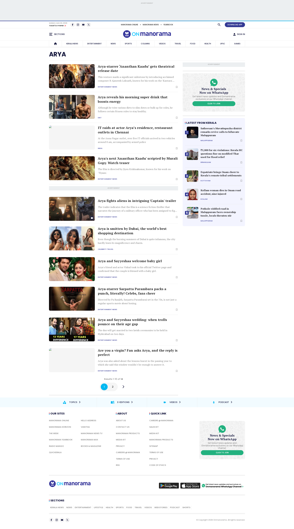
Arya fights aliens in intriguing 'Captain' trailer (137, 201)
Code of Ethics (157, 465)
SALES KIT (154, 426)
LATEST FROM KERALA (201, 123)
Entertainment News (107, 87)
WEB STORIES (160, 507)
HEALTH (207, 43)
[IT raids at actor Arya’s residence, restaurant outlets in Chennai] (72, 138)
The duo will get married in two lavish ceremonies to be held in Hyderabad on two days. (132, 332)
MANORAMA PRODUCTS (128, 433)
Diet (100, 118)
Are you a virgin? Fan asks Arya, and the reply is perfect (137, 352)
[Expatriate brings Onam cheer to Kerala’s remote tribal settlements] (192, 176)
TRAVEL (178, 43)
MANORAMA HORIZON (60, 426)
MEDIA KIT (121, 439)
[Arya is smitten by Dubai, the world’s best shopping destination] (72, 238)
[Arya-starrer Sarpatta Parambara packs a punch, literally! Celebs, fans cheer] (72, 299)
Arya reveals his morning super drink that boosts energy (133, 99)
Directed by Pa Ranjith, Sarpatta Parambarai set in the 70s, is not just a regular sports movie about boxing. (137, 301)
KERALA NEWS (72, 43)
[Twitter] (88, 24)
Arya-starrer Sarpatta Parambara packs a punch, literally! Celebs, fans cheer (132, 291)
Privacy (120, 446)
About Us (121, 420)
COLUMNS (145, 43)
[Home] (55, 44)
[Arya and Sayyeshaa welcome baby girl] (72, 269)
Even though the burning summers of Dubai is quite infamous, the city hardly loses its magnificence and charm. (136, 241)
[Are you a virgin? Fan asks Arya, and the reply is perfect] (72, 360)
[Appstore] (190, 486)
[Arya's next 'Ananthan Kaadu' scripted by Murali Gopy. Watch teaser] (72, 168)
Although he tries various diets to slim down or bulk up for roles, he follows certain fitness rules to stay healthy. (135, 109)
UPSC (222, 43)
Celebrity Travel (105, 249)
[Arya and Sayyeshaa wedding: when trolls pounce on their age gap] (72, 329)
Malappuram (207, 141)
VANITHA (85, 426)
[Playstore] (169, 486)
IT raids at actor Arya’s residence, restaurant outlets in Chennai (135, 130)
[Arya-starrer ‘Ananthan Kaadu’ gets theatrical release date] (72, 76)
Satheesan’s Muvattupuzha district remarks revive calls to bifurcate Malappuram (221, 132)
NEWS (113, 43)
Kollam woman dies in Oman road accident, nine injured (221, 192)
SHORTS (186, 507)
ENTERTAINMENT (94, 43)
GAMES (237, 43)
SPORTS (128, 43)
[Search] (219, 24)
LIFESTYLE (98, 507)
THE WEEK (53, 433)
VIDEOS (162, 43)
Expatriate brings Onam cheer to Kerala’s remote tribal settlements (221, 173)
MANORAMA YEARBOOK (60, 439)
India (100, 148)
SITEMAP (153, 446)
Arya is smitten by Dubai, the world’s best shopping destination (132, 230)
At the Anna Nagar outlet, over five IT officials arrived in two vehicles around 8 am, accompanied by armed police (136, 140)
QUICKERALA (55, 452)
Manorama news (151, 24)
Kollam (204, 199)
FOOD (192, 43)
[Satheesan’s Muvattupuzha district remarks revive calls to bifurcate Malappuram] (192, 132)
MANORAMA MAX (89, 439)
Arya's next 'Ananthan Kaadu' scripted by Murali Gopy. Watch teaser (138, 160)
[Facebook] (72, 24)
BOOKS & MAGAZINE (91, 446)
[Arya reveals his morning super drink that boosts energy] (72, 107)
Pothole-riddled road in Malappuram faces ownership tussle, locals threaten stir (218, 212)
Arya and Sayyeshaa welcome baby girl (130, 261)
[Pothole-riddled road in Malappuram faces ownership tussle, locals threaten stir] (192, 212)
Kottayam (205, 181)
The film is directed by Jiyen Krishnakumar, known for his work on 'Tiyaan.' (134, 170)
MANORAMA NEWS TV (91, 433)
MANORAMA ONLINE (129, 24)
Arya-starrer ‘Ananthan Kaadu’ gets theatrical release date (136, 68)
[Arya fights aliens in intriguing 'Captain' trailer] (72, 209)
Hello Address (88, 420)
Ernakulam (206, 162)
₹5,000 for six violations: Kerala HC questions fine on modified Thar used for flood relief (222, 153)
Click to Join (213, 104)
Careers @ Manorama (128, 452)
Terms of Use (123, 458)
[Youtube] (83, 24)
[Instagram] (78, 24)
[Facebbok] (51, 520)
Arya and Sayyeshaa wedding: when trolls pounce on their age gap (132, 322)
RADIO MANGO (56, 446)
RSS (118, 465)
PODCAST (175, 507)
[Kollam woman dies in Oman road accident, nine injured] (192, 194)
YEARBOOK (168, 24)
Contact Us (122, 426)
